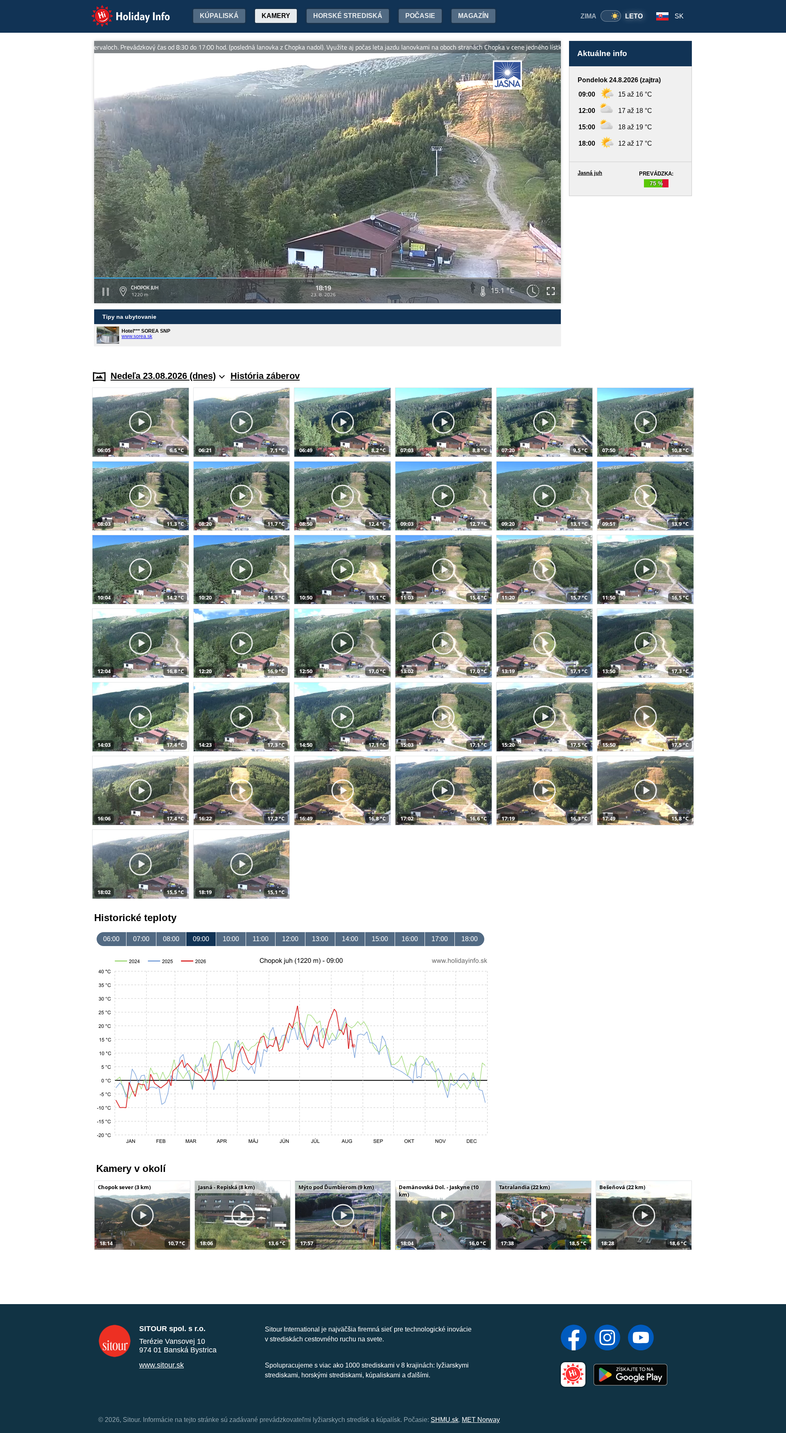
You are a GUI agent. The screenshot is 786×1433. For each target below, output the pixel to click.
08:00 (171, 938)
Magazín (473, 15)
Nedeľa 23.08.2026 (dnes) (163, 376)
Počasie (420, 15)
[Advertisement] (630, 275)
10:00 (231, 938)
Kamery (276, 15)
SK (679, 16)
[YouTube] (641, 1338)
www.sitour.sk (161, 1365)
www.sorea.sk (137, 336)
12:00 (290, 938)
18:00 (469, 938)
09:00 (201, 938)
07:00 (141, 938)
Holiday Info (123, 10)
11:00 (261, 938)
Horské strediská (347, 15)
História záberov (265, 376)
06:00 (111, 938)
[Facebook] (574, 1338)
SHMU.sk (444, 1419)
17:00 (439, 938)
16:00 (410, 938)
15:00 (380, 938)
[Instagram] (607, 1338)
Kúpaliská (219, 15)
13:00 (320, 938)
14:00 (350, 938)
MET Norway (481, 1419)
